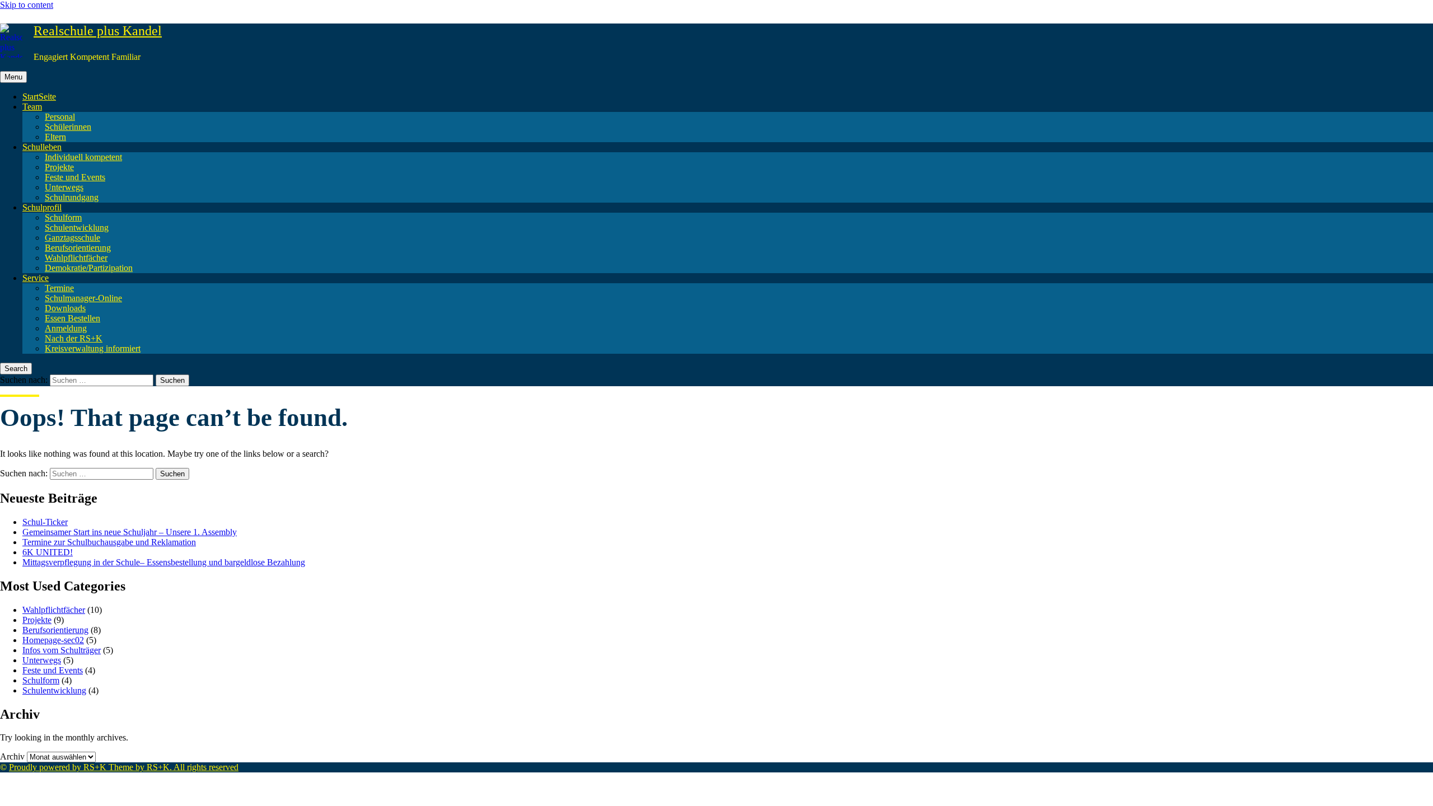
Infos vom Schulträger (61, 650)
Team (32, 106)
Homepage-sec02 (53, 640)
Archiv (12, 756)
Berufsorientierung (78, 247)
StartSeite (39, 96)
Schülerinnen (68, 127)
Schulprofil (42, 207)
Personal (60, 116)
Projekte (59, 167)
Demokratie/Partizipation (89, 268)
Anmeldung (66, 328)
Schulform (63, 217)
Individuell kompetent (83, 157)
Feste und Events (75, 177)
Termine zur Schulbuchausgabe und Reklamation (109, 542)
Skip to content (26, 5)
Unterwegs (64, 187)
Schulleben (42, 147)
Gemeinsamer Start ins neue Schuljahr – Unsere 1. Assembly (129, 532)
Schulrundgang (72, 197)
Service (35, 278)
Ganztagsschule (72, 237)
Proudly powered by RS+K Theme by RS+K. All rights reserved (123, 767)
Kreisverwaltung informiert (93, 348)
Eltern (55, 137)
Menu (13, 77)
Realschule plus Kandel (98, 31)
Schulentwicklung (77, 227)
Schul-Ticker (45, 522)
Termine (59, 288)
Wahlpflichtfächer (76, 258)
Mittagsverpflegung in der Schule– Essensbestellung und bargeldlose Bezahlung (163, 562)
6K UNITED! (47, 552)
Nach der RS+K (73, 338)
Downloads (65, 308)
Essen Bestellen (72, 318)
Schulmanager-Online (83, 298)
